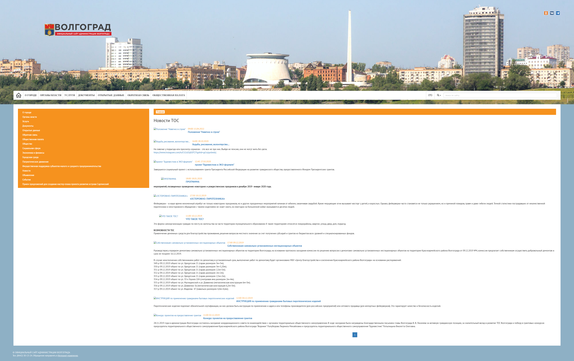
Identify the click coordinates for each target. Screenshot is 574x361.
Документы (86, 95)
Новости (26, 170)
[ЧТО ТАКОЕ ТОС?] (169, 216)
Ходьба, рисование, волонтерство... (210, 144)
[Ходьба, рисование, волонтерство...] (172, 141)
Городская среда (30, 157)
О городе (31, 95)
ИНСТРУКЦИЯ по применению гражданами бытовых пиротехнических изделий (278, 301)
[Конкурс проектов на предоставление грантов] (177, 315)
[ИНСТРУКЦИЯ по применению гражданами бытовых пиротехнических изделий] (194, 298)
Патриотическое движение (35, 161)
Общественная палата (168, 95)
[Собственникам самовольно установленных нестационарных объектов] (189, 243)
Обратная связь (138, 95)
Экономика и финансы (33, 152)
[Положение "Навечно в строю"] (170, 129)
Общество (27, 143)
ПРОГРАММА (192, 181)
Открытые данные (111, 95)
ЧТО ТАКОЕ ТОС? (195, 218)
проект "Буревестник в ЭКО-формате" (214, 164)
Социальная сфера (31, 148)
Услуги (69, 95)
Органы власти (50, 95)
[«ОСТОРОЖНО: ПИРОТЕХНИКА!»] (171, 195)
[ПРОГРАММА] (169, 178)
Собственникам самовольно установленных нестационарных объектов (264, 245)
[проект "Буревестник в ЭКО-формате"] (173, 161)
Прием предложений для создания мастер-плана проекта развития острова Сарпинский (65, 184)
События (26, 179)
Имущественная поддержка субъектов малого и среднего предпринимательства (61, 166)
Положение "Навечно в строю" (204, 131)
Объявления (28, 175)
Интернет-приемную (68, 355)
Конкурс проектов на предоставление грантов (227, 318)
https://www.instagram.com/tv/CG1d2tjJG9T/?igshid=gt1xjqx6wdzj (185, 152)
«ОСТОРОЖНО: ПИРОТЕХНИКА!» (207, 198)
